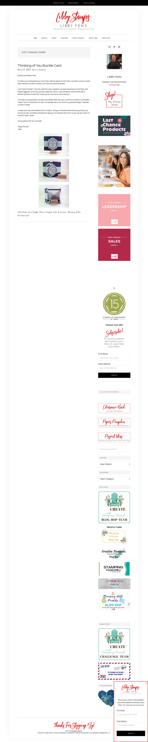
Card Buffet (33, 212)
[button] (114, 36)
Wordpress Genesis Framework (78, 733)
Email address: (104, 364)
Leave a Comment (39, 69)
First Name (103, 354)
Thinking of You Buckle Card (39, 65)
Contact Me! (114, 85)
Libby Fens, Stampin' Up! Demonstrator (74, 22)
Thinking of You (74, 212)
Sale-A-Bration (60, 212)
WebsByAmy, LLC (105, 733)
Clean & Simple (45, 212)
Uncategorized (23, 215)
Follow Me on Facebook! (109, 392)
